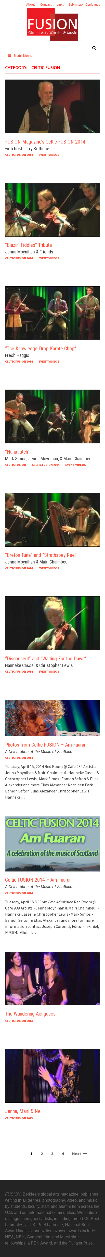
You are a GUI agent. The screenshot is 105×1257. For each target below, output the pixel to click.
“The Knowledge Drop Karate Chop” (40, 348)
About (30, 4)
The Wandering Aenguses (30, 1014)
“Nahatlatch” (17, 452)
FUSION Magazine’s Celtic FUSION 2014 (45, 142)
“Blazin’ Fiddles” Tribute (28, 245)
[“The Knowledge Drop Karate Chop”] (52, 312)
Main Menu (23, 55)
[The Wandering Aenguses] (52, 978)
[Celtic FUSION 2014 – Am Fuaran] (52, 843)
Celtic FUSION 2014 (19, 155)
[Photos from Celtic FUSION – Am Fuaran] (52, 717)
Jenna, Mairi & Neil (24, 1111)
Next (77, 1153)
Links (60, 4)
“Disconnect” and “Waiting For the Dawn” (45, 659)
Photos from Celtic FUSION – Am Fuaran (45, 745)
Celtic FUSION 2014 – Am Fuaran (38, 880)
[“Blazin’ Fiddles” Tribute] (52, 209)
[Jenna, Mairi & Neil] (52, 1075)
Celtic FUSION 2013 (19, 1021)
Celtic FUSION (15, 465)
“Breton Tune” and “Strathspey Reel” (41, 555)
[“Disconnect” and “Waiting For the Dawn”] (52, 622)
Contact (46, 4)
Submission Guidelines (84, 4)
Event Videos (48, 155)
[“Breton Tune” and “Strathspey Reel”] (52, 519)
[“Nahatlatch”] (52, 415)
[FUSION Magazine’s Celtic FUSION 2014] (52, 105)
